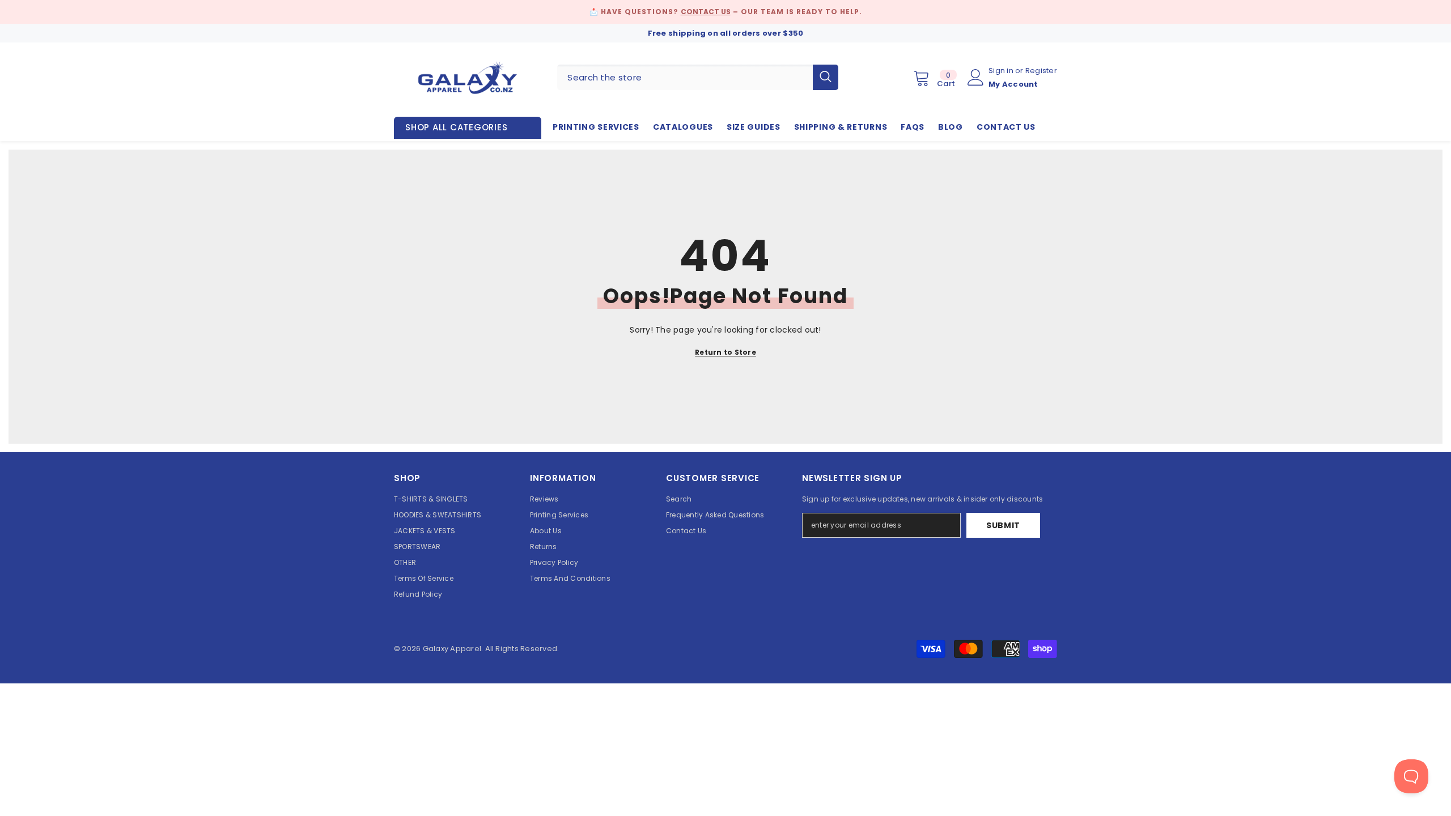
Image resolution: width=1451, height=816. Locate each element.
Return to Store (725, 352)
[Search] (697, 77)
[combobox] (685, 77)
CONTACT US (706, 11)
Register (1041, 70)
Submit (1003, 525)
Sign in (1001, 70)
